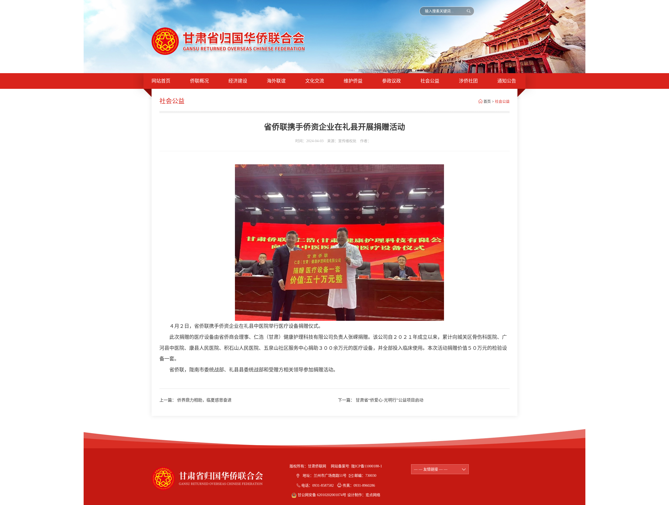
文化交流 (314, 81)
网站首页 (161, 81)
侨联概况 (199, 81)
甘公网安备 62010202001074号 (322, 495)
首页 (487, 101)
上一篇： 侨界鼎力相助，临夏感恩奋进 (195, 400)
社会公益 (429, 81)
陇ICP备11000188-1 (366, 466)
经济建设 (237, 81)
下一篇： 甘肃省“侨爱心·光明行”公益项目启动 (380, 400)
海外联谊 (276, 81)
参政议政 (391, 81)
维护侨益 (353, 81)
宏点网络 (373, 495)
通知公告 (506, 81)
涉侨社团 (468, 81)
